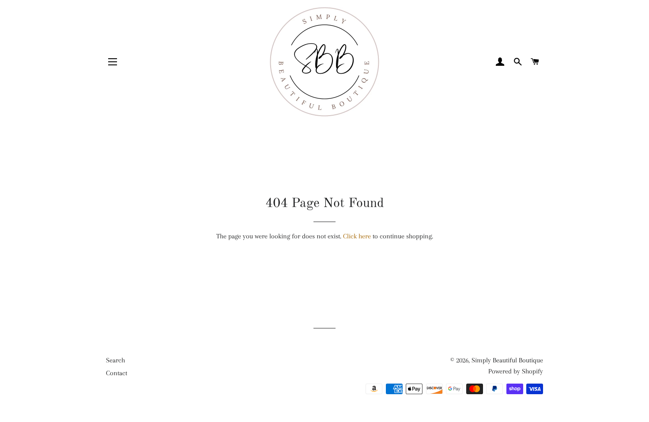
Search (115, 360)
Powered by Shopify (515, 371)
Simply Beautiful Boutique (507, 360)
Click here (357, 236)
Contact (116, 373)
